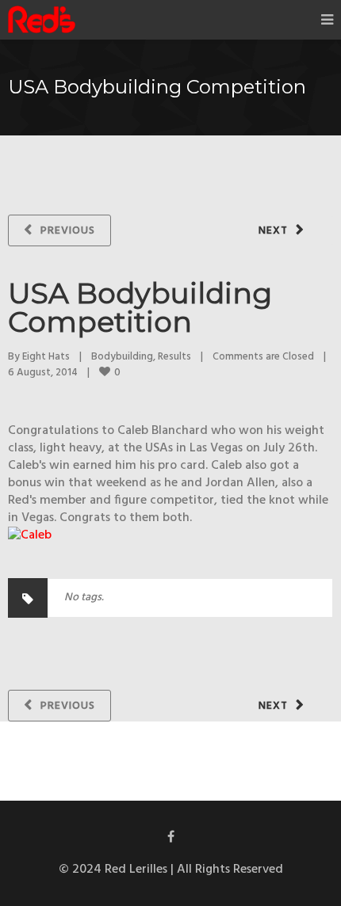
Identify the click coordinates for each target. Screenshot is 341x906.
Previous (67, 231)
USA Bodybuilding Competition (140, 307)
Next (273, 231)
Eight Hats (46, 356)
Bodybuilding (122, 356)
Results (174, 356)
